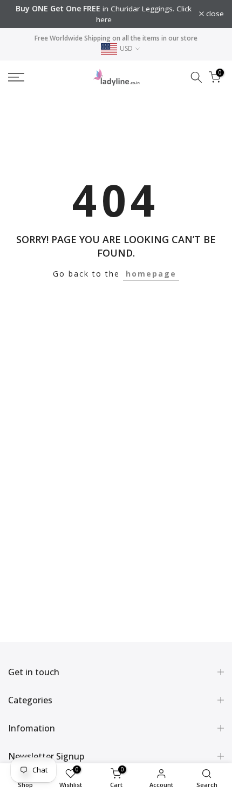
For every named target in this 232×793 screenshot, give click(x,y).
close (214, 14)
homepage (151, 273)
